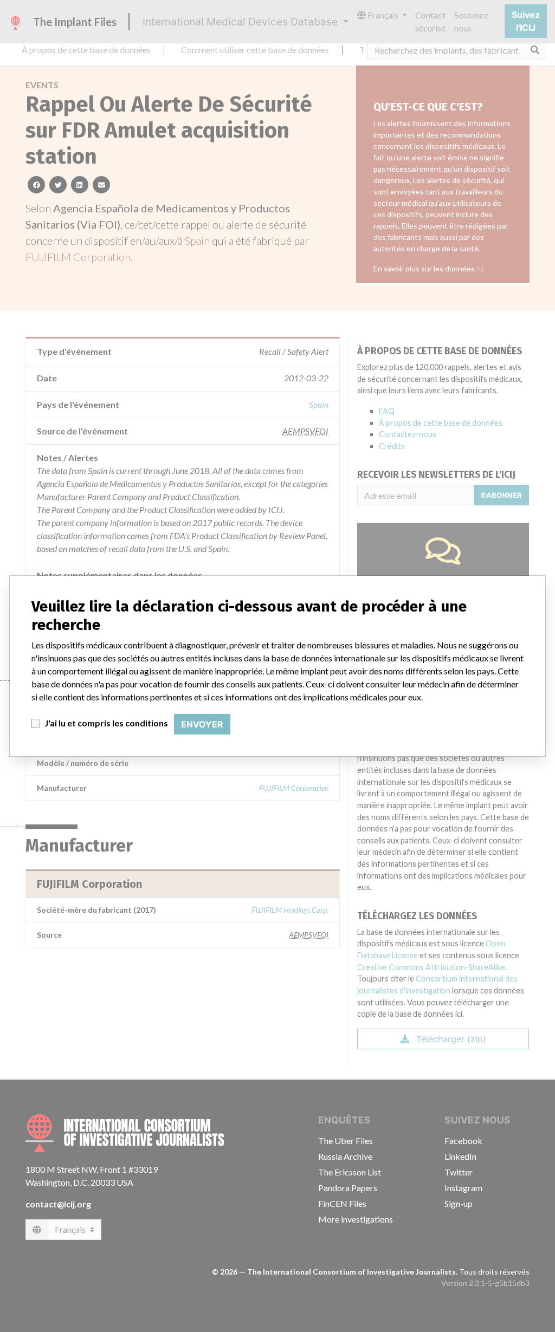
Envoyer (202, 724)
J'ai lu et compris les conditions (106, 723)
